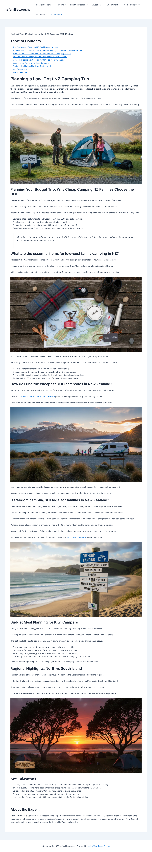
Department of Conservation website (38, 396)
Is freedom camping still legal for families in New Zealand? (39, 60)
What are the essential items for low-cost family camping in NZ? (42, 53)
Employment (112, 5)
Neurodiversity (130, 5)
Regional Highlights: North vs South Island (32, 66)
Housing (60, 5)
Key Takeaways (20, 69)
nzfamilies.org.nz (18, 9)
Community (40, 14)
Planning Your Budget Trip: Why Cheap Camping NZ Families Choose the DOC (48, 50)
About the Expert (20, 72)
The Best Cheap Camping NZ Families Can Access (35, 47)
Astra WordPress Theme (99, 846)
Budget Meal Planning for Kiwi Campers (31, 63)
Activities (55, 14)
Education (96, 5)
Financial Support (43, 5)
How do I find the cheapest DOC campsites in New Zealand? (40, 56)
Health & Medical (77, 5)
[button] (52, 5)
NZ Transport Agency (76, 537)
